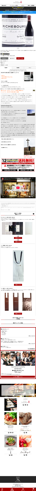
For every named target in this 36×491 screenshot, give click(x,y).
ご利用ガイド (18, 478)
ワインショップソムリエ (4, 203)
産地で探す (9, 203)
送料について (3, 63)
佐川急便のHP (24, 10)
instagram (18, 394)
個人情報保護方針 (31, 348)
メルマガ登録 (18, 480)
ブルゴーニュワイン (17, 203)
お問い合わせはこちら (18, 370)
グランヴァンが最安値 (7, 209)
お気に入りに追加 (20, 58)
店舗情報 (18, 479)
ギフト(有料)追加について (4, 60)
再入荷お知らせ (13, 58)
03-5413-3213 (18, 368)
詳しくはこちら (32, 335)
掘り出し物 (2, 209)
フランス (13, 203)
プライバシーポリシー (18, 481)
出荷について (3, 62)
